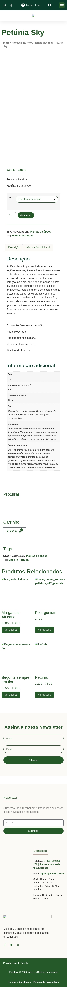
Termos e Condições (19, 982)
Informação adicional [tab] (38, 247)
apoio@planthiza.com (53, 873)
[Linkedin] (11, 945)
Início (6, 42)
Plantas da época (43, 42)
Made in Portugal (22, 235)
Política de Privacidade (46, 982)
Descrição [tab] (14, 247)
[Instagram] (17, 945)
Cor (11, 198)
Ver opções (10, 629)
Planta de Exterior (21, 42)
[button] (62, 5)
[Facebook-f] (4, 945)
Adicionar (25, 215)
